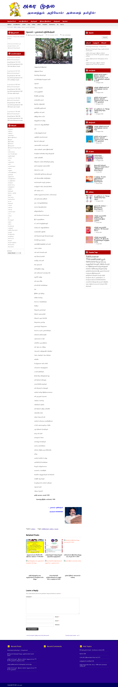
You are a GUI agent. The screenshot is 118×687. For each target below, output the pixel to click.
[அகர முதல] (51, 16)
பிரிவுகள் (103, 43)
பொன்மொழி (11, 226)
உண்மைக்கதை (11, 152)
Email (57, 620)
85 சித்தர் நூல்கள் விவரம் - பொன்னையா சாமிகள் (91, 650)
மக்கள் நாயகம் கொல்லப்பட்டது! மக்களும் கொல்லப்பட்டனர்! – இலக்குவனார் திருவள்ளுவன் (14, 45)
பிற (57, 24)
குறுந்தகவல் (11, 176)
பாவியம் (39, 24)
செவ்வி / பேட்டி (11, 185)
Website (57, 624)
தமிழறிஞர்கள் (11, 187)
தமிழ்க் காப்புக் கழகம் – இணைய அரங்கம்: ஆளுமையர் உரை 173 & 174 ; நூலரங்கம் (95, 63)
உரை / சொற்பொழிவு (12, 154)
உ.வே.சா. (93, 277)
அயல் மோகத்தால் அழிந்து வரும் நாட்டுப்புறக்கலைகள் (38, 635)
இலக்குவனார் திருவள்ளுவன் (35, 35)
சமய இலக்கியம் (16, 24)
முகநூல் (10, 232)
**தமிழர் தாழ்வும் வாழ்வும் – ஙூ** (72, 635)
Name (57, 616)
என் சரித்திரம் (104, 282)
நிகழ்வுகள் (57, 21)
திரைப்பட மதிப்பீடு (12, 193)
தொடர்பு (62, 24)
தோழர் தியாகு (97, 282)
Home (15, 27)
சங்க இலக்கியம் (23, 21)
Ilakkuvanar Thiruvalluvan (93, 258)
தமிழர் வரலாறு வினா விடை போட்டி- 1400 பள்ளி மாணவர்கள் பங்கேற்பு (93, 665)
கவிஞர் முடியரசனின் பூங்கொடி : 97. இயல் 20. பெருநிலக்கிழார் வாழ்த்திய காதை (102, 239)
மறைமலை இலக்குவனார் (93, 273)
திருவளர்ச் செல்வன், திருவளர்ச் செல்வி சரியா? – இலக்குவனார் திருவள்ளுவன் (101, 167)
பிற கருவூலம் (11, 220)
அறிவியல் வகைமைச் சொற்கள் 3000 (98, 284)
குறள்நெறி (10, 174)
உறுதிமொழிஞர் (11, 156)
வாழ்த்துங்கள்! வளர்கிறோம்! (86, 661)
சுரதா (87, 284)
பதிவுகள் (88, 43)
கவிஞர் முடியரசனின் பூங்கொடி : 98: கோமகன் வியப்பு (101, 228)
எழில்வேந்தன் (45, 529)
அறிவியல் (9, 24)
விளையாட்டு (11, 238)
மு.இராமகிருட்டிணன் (13, 230)
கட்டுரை (24, 24)
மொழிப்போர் (11, 236)
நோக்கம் (65, 21)
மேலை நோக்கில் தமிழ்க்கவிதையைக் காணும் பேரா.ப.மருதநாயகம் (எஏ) (53, 577)
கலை (9, 164)
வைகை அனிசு (90, 269)
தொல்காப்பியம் (11, 21)
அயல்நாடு (10, 129)
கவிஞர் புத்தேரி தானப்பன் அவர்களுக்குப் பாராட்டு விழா (101, 89)
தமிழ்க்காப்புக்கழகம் (92, 275)
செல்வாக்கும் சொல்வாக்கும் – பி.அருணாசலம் (96, 46)
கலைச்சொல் (89, 282)
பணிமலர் (10, 207)
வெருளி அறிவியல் (12, 242)
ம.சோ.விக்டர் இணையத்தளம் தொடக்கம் (89, 657)
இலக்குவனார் (11, 145)
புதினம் (9, 222)
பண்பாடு (10, 209)
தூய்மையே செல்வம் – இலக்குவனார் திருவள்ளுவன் (100, 207)
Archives (9, 251)
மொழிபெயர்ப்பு (11, 234)
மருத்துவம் (10, 228)
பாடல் (9, 213)
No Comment (66, 35)
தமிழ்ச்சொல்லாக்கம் (91, 271)
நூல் (103, 259)
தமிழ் (105, 269)
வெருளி (10, 240)
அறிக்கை (10, 131)
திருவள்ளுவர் (100, 269)
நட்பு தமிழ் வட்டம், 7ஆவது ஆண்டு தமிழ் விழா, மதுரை (101, 110)
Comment (29, 596)
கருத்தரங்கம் (11, 162)
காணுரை (10, 170)
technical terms (101, 279)
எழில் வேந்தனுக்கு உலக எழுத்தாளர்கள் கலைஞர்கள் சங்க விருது (35, 577)
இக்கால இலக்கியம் (45, 21)
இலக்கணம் (10, 143)
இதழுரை (10, 139)
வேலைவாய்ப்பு (52, 24)
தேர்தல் (9, 195)
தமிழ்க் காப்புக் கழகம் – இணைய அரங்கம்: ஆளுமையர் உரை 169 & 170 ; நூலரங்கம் (101, 139)
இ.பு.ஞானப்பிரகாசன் (103, 271)
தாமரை (56, 529)
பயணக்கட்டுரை (11, 211)
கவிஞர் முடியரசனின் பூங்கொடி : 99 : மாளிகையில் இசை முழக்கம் (100, 218)
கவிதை (33, 24)
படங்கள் (10, 205)
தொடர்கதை (11, 197)
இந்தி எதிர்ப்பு (11, 141)
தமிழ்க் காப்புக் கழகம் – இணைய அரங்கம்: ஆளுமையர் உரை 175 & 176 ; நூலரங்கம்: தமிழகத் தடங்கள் (97, 54)
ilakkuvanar (91, 261)
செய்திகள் (45, 24)
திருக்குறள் (34, 21)
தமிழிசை (10, 189)
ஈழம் (9, 150)
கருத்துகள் (96, 43)
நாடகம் (9, 201)
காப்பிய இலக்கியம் (12, 172)
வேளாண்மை (11, 246)
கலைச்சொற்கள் (11, 166)
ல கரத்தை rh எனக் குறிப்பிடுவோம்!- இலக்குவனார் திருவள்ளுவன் (100, 179)
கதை (29, 24)
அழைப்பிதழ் (11, 135)
